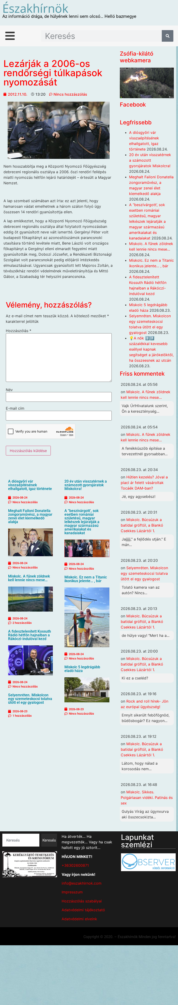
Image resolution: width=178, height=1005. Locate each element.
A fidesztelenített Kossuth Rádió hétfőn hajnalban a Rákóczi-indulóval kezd (29, 635)
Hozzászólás (18, 331)
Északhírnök (35, 8)
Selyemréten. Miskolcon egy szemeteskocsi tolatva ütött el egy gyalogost (30, 699)
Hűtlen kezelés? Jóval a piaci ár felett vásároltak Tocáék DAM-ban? (144, 482)
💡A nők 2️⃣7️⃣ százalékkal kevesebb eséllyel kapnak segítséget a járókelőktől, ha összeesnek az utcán (151, 349)
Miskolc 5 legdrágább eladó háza (82, 669)
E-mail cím (15, 408)
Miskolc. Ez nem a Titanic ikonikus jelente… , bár (85, 579)
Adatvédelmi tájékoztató (83, 910)
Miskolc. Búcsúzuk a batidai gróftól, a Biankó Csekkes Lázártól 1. (142, 525)
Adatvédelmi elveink (79, 919)
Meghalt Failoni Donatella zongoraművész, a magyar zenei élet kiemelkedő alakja (30, 516)
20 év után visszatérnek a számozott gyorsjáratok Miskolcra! (85, 485)
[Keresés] (167, 36)
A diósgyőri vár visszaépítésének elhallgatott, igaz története (30, 485)
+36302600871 (75, 865)
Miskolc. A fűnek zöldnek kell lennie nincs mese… (29, 578)
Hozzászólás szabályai (82, 901)
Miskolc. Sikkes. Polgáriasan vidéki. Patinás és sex (147, 797)
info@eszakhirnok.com (82, 883)
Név (9, 390)
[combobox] (20, 840)
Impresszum (72, 892)
